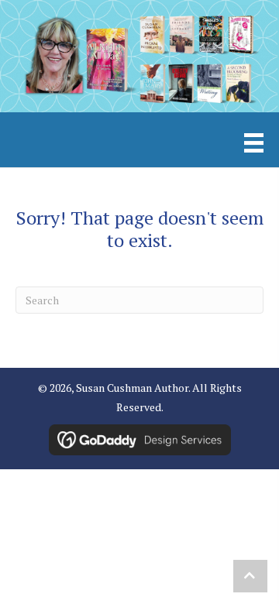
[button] (250, 576)
